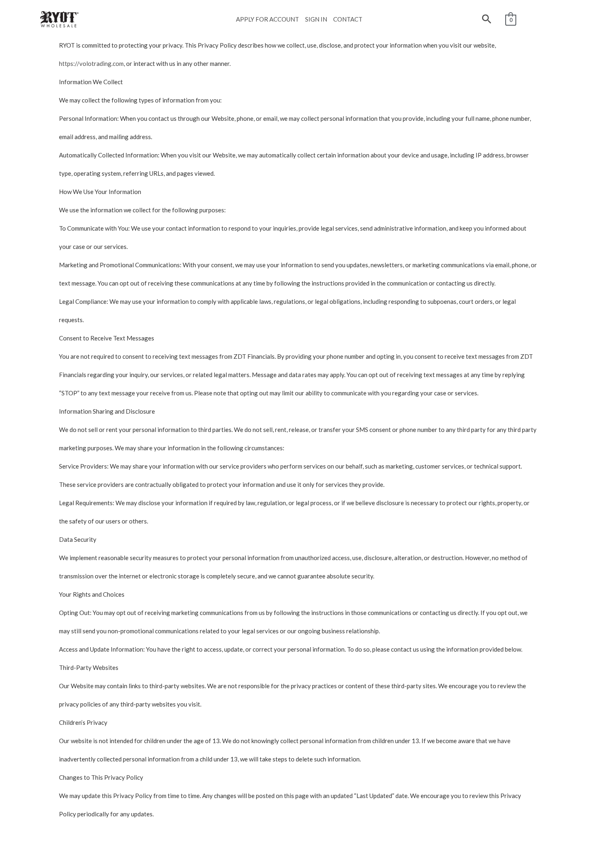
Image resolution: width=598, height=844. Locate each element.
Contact (347, 19)
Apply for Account (267, 19)
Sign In (316, 19)
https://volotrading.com (91, 63)
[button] (486, 19)
